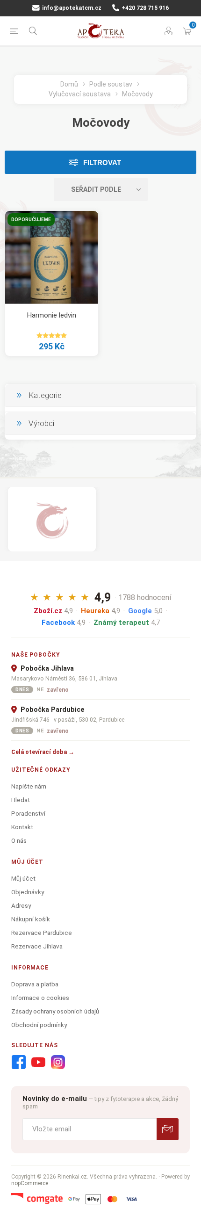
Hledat (20, 799)
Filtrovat (102, 162)
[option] (51, 519)
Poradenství (28, 813)
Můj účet (23, 878)
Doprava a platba (34, 984)
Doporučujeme (31, 219)
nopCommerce (29, 1183)
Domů (69, 84)
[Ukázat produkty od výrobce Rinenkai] (51, 519)
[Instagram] (57, 1062)
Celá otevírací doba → (42, 751)
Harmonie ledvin (51, 315)
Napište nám (28, 786)
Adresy (21, 905)
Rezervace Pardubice (41, 932)
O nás (19, 840)
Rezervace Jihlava (37, 946)
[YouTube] (38, 1062)
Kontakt (22, 827)
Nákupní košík (30, 919)
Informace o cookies (40, 997)
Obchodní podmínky (39, 1024)
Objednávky (27, 892)
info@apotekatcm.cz (71, 8)
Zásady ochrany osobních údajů (55, 1011)
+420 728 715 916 (144, 8)
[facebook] (18, 1062)
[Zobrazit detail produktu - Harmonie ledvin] (51, 257)
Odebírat (168, 1129)
